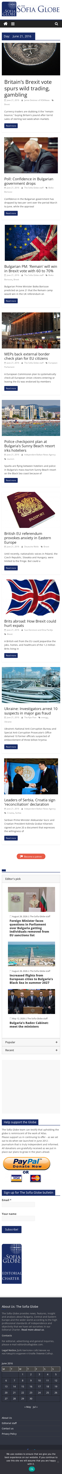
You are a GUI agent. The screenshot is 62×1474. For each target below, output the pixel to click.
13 (6, 1386)
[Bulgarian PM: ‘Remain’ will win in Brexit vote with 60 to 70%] (31, 227)
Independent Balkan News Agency (40, 454)
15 (22, 1386)
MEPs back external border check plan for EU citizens (27, 356)
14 (14, 1386)
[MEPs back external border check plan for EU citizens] (31, 314)
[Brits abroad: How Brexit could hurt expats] (31, 581)
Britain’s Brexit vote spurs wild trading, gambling (28, 88)
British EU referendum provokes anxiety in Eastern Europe (27, 538)
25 (47, 1392)
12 (56, 1380)
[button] (31, 879)
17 (39, 1386)
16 (31, 1386)
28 (14, 1398)
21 (14, 1392)
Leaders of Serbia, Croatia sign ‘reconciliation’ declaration (29, 802)
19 (56, 1386)
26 (56, 1392)
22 (22, 1392)
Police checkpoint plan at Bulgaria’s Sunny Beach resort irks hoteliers (29, 446)
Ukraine (8, 721)
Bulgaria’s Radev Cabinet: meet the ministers (29, 1024)
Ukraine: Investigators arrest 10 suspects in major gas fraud (31, 710)
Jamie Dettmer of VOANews (37, 100)
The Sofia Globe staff (34, 187)
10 (39, 1380)
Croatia (10, 812)
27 (6, 1398)
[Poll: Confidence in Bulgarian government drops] (31, 139)
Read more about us (32, 1329)
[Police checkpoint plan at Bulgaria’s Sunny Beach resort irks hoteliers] (31, 402)
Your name (9, 1214)
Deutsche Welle (31, 546)
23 (31, 1392)
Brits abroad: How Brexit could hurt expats (30, 623)
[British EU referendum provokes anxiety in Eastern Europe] (31, 494)
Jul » (35, 1406)
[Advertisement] (31, 1087)
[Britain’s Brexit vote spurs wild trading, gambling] (31, 45)
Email (6, 1200)
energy (44, 717)
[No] (58, 1462)
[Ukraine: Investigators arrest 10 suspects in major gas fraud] (31, 669)
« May (27, 1406)
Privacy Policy (9, 1433)
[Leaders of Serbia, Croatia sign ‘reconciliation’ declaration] (31, 760)
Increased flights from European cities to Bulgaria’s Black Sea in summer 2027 (31, 978)
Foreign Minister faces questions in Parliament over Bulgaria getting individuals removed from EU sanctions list (29, 928)
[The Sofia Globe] (5, 23)
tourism (10, 459)
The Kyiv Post (30, 717)
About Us (7, 1417)
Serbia (18, 812)
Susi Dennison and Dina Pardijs (38, 630)
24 (39, 1392)
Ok (31, 1469)
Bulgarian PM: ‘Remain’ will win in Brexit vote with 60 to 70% (30, 268)
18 (47, 1386)
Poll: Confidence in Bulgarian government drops (28, 181)
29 (22, 1398)
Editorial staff (9, 1423)
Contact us (8, 1428)
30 (31, 1398)
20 (6, 1392)
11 (47, 1380)
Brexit (7, 104)
